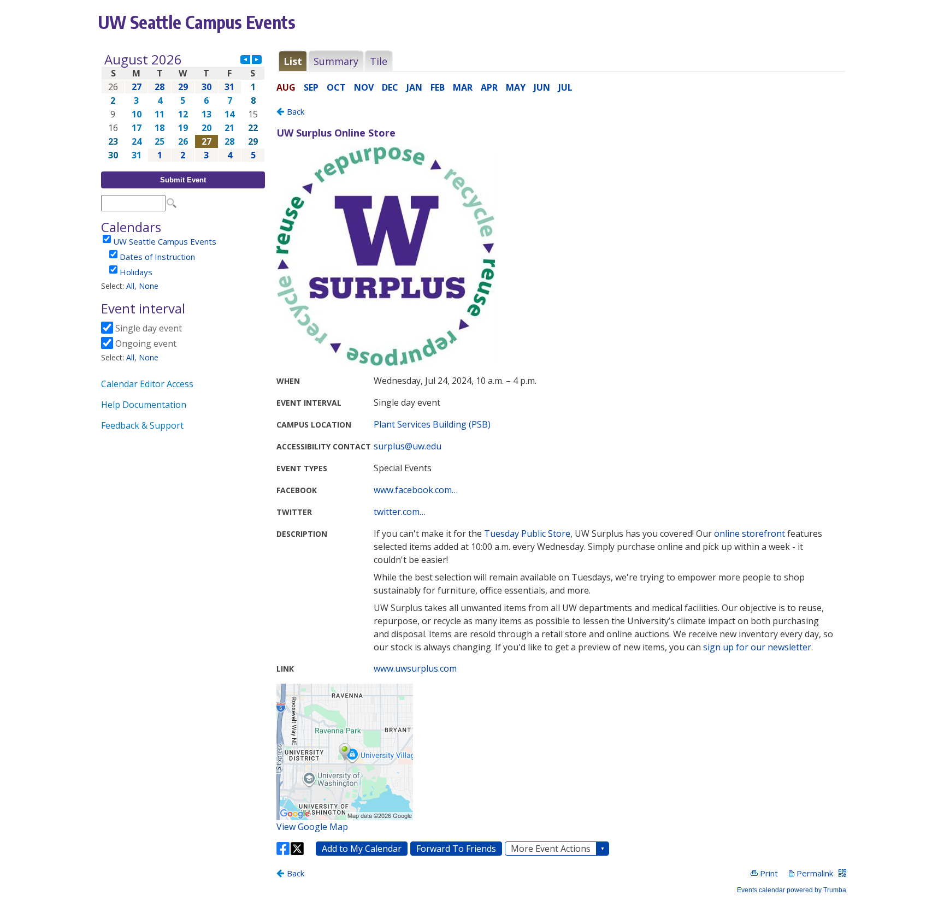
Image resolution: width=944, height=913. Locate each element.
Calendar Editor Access (147, 384)
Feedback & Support (142, 425)
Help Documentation (143, 405)
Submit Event (183, 180)
